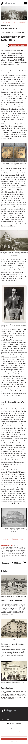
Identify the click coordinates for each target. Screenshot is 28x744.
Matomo (18, 723)
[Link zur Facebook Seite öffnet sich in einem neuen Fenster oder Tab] (2, 720)
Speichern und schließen (14, 735)
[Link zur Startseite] (8, 3)
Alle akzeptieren (14, 739)
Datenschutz (14, 742)
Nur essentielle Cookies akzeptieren (14, 731)
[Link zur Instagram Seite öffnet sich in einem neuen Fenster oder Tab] (5, 720)
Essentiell (11, 723)
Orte (3, 26)
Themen (8, 26)
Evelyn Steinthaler (7, 545)
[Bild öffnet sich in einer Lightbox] (14, 304)
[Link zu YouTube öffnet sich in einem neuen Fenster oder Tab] (8, 720)
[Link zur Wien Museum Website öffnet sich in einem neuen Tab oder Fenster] (8, 710)
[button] (14, 562)
